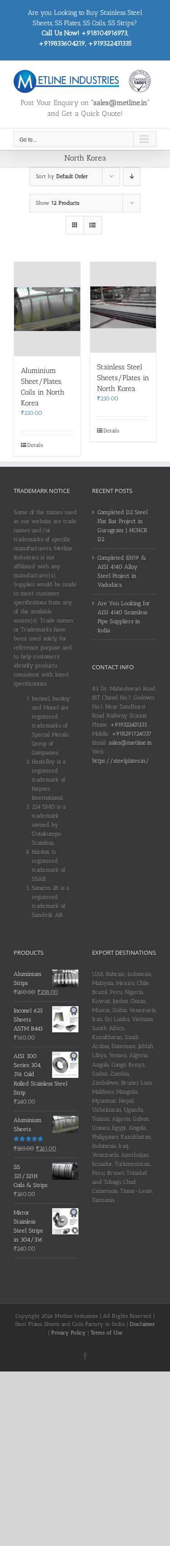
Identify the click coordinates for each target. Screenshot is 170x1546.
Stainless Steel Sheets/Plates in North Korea (123, 378)
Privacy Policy (68, 1333)
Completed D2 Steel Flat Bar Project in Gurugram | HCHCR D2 (122, 526)
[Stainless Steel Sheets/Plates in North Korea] (123, 307)
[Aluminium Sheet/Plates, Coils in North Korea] (47, 309)
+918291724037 (131, 733)
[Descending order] (132, 176)
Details (35, 445)
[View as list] (93, 225)
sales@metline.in (130, 742)
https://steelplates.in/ (120, 760)
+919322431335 (128, 724)
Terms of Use (106, 1333)
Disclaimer (142, 1324)
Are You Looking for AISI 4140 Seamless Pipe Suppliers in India (123, 617)
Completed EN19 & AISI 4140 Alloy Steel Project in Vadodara (121, 571)
